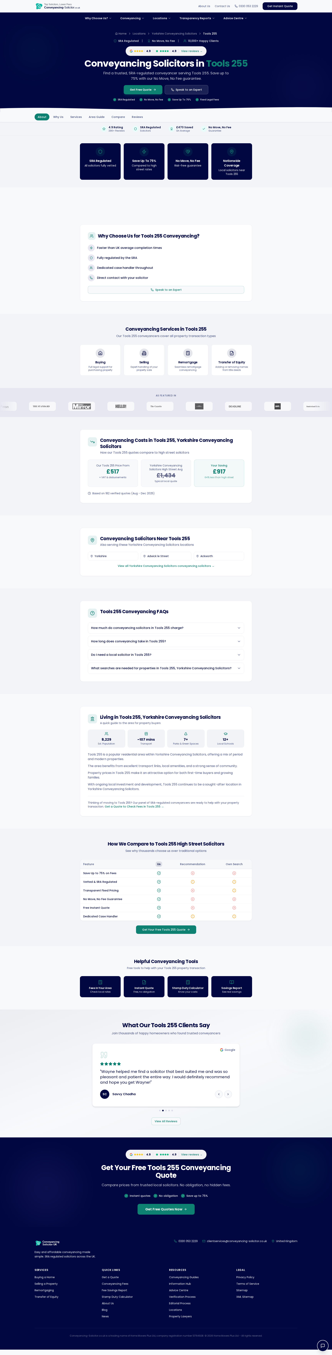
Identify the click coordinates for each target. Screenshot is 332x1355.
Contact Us (222, 6)
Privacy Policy (245, 1283)
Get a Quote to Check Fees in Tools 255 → (134, 806)
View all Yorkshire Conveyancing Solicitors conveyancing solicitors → (166, 566)
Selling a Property (46, 1289)
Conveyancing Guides (184, 1283)
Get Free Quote (141, 90)
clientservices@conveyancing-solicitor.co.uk (237, 1246)
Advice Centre (178, 1296)
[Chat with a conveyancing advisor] (322, 1345)
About (42, 117)
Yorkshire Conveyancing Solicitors (174, 34)
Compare (118, 117)
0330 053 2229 (248, 6)
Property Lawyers (180, 1322)
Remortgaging (44, 1296)
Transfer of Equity (46, 1302)
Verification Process (182, 1302)
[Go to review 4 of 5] (169, 1116)
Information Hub (180, 1289)
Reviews (137, 117)
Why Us (58, 117)
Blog (104, 1315)
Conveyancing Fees (115, 1289)
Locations (139, 34)
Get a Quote (110, 1283)
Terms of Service (247, 1289)
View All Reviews (166, 1127)
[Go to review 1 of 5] (160, 1116)
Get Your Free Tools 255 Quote (163, 930)
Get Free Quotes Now (163, 1214)
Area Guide (97, 117)
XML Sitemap (245, 1302)
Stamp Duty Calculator (117, 1302)
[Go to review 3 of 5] (166, 1116)
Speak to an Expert (189, 90)
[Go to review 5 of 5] (172, 1116)
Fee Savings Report (114, 1296)
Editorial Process (180, 1309)
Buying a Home (45, 1283)
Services (76, 117)
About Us (204, 6)
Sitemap (242, 1296)
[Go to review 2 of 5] (163, 1116)
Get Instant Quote (280, 6)
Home (123, 34)
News (105, 1322)
